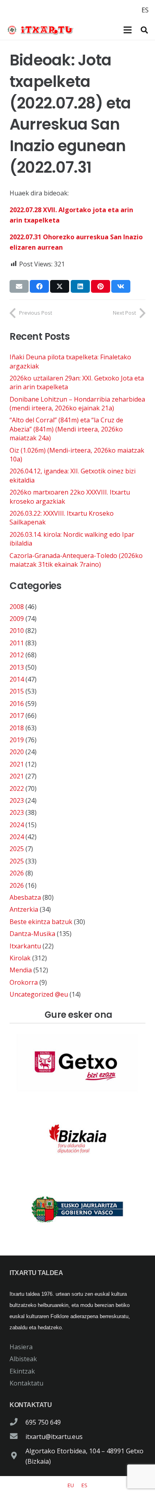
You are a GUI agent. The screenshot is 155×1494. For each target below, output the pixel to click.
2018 (17, 727)
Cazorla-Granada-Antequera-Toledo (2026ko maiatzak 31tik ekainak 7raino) (76, 560)
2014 (17, 679)
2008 (17, 606)
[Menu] (127, 30)
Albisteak (23, 1358)
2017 (17, 715)
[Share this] (39, 286)
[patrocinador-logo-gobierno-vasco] (77, 1210)
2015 (17, 691)
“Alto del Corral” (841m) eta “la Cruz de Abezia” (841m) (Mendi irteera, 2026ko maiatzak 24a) (66, 429)
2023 (17, 800)
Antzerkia (24, 909)
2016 (17, 703)
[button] (144, 30)
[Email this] (19, 286)
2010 (17, 630)
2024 (17, 824)
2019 (17, 739)
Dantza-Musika (32, 933)
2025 (17, 848)
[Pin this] (100, 286)
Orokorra (24, 982)
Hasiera (21, 1346)
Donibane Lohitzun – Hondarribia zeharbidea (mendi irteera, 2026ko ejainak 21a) (77, 403)
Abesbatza (25, 897)
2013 (17, 667)
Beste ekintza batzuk (41, 921)
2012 (17, 654)
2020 (17, 751)
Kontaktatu (26, 1383)
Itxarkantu (25, 946)
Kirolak (20, 958)
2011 (17, 643)
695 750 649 (43, 1422)
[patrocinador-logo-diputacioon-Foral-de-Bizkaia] (77, 1137)
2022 (17, 788)
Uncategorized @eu (39, 994)
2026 (17, 873)
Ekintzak (22, 1371)
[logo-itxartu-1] (42, 30)
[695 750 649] (17, 1422)
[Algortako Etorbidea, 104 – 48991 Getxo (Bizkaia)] (17, 1456)
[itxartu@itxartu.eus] (17, 1436)
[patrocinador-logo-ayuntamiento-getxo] (77, 1063)
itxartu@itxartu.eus (54, 1436)
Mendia (21, 970)
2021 (17, 764)
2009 (17, 618)
